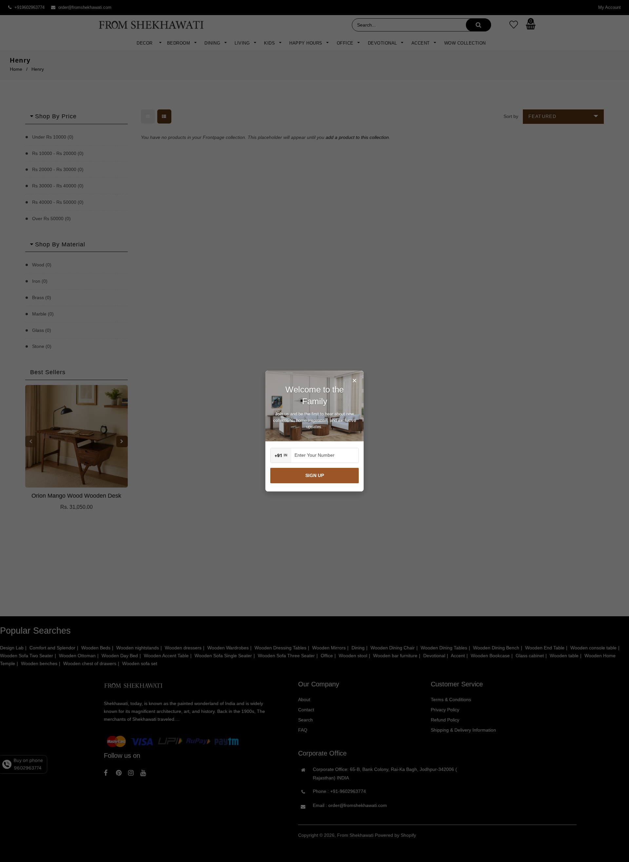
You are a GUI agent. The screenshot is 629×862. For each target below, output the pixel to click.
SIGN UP (314, 475)
